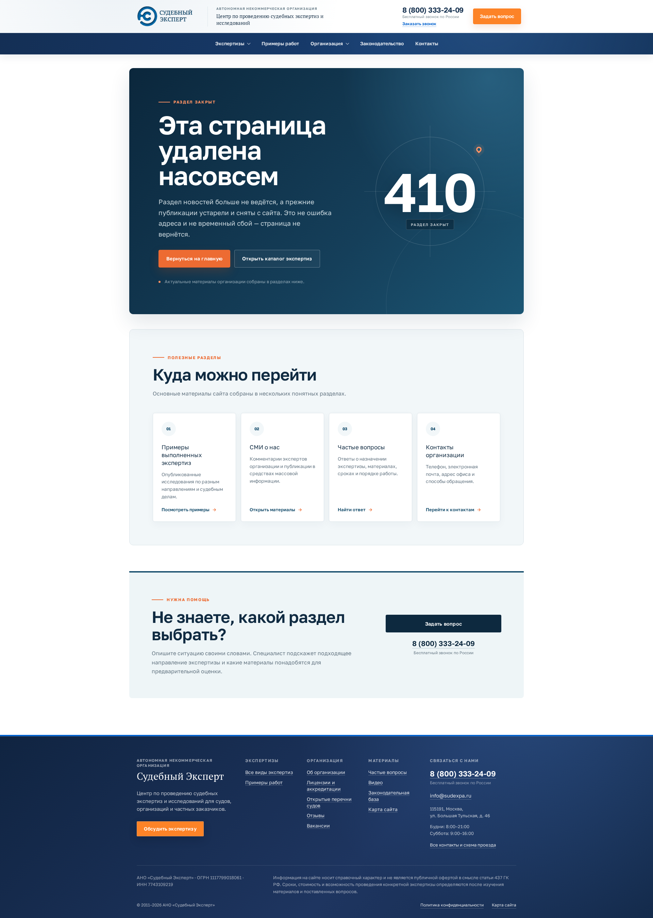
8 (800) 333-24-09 (433, 10)
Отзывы (315, 815)
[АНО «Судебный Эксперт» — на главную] (165, 16)
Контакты (426, 43)
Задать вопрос (497, 16)
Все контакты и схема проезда (463, 845)
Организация (327, 43)
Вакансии (318, 825)
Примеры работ (280, 43)
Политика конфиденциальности (452, 904)
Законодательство (382, 43)
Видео (375, 782)
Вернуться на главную (194, 258)
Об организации (326, 772)
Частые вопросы (387, 772)
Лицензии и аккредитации (324, 785)
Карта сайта (383, 809)
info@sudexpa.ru (450, 795)
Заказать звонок (419, 23)
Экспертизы (229, 43)
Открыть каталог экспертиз (277, 258)
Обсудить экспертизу (170, 829)
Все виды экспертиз (269, 772)
